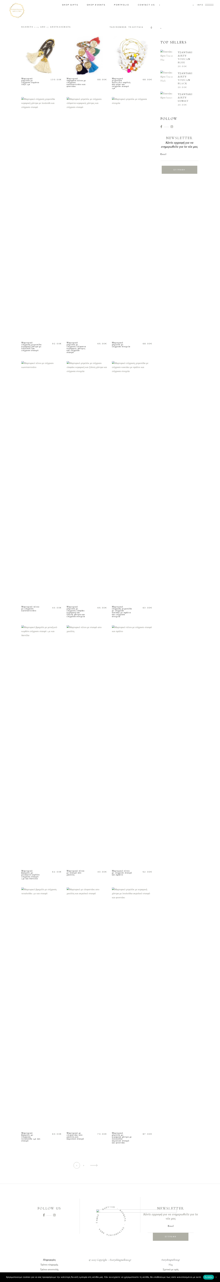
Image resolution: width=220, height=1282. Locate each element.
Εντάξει (209, 1277)
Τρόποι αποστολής (49, 1269)
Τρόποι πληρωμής (49, 1264)
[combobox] (129, 27)
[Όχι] (216, 1277)
